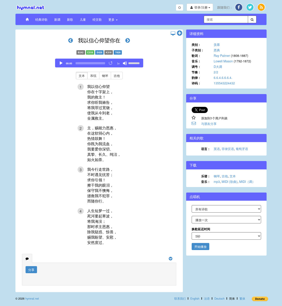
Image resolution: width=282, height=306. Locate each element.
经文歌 (97, 19)
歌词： (196, 55)
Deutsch (219, 298)
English (194, 298)
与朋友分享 (209, 123)
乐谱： (205, 176)
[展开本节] (179, 33)
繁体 (242, 298)
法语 (207, 298)
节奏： (196, 72)
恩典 (217, 50)
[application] (99, 63)
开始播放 (200, 246)
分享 (31, 269)
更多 (111, 19)
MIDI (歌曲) (229, 181)
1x (118, 63)
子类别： (198, 50)
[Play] (61, 63)
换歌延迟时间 (201, 229)
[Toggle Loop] (111, 63)
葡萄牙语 (242, 149)
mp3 (217, 181)
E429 (99, 52)
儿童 (83, 19)
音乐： (196, 61)
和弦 (93, 75)
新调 (57, 19)
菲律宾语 (228, 149)
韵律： (196, 77)
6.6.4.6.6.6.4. (223, 77)
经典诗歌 (41, 19)
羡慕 (217, 44)
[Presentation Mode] (173, 33)
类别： (196, 44)
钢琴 (105, 75)
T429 (118, 52)
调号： (196, 66)
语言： (205, 149)
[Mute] (125, 63)
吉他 (117, 75)
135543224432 (224, 83)
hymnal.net (32, 298)
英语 (217, 149)
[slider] (134, 63)
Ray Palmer (222, 55)
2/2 (216, 72)
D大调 (218, 66)
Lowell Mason (223, 61)
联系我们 (180, 298)
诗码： (196, 83)
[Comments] (27, 258)
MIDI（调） (247, 181)
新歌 (70, 19)
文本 (82, 75)
